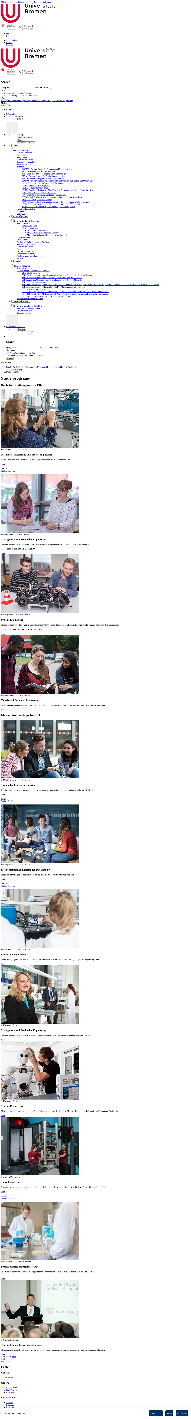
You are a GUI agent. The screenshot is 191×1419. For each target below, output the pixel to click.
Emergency (11, 1392)
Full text (7, 90)
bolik (14, 1357)
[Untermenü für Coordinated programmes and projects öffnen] (49, 271)
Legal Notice (11, 1388)
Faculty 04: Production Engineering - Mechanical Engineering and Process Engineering (37, 100)
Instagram (10, 1405)
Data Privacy (11, 1390)
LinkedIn (10, 1407)
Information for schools (15, 114)
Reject (169, 1413)
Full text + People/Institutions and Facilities (22, 95)
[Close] (12, 148)
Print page (5, 1361)
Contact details (7, 1378)
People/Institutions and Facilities (17, 93)
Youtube (9, 1402)
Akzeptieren (182, 1413)
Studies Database (8, 471)
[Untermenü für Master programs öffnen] (37, 228)
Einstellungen (156, 1413)
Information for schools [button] (15, 326)
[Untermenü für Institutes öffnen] (25, 167)
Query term (6, 87)
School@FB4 (17, 119)
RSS (3, 1359)
